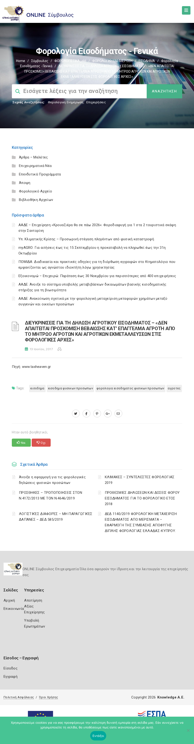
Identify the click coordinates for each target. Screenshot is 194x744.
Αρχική (9, 600)
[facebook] (86, 413)
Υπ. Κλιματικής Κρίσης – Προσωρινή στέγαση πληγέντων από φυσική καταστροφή (86, 239)
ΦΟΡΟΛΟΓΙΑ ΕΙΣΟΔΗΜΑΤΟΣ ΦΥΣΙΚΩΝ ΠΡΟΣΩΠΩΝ (130, 388)
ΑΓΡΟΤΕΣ (174, 388)
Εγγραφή (11, 676)
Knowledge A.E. (170, 697)
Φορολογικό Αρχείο (35, 191)
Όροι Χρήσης (48, 697)
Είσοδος (11, 668)
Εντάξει (98, 736)
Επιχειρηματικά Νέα (35, 166)
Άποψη (25, 183)
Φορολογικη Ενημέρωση (66, 102)
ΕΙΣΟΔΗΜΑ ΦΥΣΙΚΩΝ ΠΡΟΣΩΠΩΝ (70, 388)
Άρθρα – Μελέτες (33, 157)
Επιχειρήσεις (96, 102)
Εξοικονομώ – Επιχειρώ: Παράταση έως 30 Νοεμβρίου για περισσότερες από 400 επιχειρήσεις (97, 276)
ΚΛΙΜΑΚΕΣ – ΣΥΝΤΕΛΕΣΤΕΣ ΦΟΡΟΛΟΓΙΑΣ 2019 (140, 480)
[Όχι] (188, 732)
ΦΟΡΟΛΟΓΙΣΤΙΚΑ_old (70, 61)
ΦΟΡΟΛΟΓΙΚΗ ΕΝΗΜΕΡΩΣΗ (112, 61)
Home (20, 61)
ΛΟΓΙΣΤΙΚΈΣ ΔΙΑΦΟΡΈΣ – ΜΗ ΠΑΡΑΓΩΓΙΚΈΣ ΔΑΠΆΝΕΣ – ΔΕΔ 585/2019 (56, 517)
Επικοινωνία (14, 609)
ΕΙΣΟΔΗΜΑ (147, 61)
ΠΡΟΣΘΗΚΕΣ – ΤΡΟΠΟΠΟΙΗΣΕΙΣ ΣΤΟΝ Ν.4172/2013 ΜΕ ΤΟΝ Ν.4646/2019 (50, 495)
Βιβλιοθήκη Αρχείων (36, 200)
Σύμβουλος (39, 61)
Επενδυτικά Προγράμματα (40, 174)
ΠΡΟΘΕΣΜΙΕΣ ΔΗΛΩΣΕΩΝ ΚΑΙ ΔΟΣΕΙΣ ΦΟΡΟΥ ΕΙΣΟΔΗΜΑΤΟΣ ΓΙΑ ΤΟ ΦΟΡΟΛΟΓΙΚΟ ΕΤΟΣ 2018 (142, 498)
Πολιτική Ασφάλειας (19, 697)
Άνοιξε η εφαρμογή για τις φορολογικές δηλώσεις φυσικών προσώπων (52, 480)
